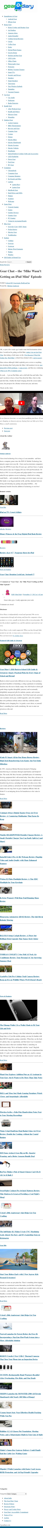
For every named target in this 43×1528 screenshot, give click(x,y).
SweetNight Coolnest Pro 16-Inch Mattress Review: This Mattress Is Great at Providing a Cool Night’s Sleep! (20, 1194)
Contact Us (7, 1520)
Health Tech (8, 106)
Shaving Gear (12, 232)
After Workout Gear (14, 109)
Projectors (11, 67)
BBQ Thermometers (14, 126)
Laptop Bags (16, 184)
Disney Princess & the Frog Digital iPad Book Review (21, 534)
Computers (7, 168)
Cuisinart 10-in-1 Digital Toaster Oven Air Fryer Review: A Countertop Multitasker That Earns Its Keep (19, 816)
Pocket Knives (12, 229)
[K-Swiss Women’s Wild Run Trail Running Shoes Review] (6, 893)
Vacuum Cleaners (13, 92)
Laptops (10, 182)
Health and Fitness (14, 111)
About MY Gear (11, 283)
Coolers (10, 134)
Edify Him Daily (16, 594)
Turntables (11, 89)
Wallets (10, 252)
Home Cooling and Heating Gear (18, 27)
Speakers (11, 78)
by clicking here (18, 636)
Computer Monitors (14, 176)
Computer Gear (13, 173)
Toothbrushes (12, 235)
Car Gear (7, 95)
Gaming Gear (12, 215)
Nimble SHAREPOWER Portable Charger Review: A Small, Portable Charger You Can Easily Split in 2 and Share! (21, 838)
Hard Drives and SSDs (15, 193)
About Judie (8, 1498)
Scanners (11, 198)
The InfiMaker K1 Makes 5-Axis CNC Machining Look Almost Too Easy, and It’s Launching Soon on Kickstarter (20, 1234)
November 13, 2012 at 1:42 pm (33, 594)
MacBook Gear (13, 190)
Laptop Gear (16, 187)
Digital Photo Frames (14, 50)
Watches (10, 255)
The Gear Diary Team (11, 1501)
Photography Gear (14, 64)
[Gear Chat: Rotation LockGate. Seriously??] (7, 567)
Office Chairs (12, 61)
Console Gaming (13, 207)
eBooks (2, 529)
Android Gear (12, 19)
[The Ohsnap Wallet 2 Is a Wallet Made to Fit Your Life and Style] (18, 1020)
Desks (10, 47)
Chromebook (12, 170)
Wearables (11, 117)
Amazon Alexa (13, 33)
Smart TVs (11, 72)
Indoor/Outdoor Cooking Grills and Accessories (23, 154)
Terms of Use (8, 1515)
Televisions (11, 83)
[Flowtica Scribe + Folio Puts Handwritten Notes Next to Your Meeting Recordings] (6, 1107)
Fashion (6, 238)
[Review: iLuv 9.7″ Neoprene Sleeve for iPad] (9, 545)
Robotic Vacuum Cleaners (16, 69)
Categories (3, 1494)
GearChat (27, 283)
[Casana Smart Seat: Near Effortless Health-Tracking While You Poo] (6, 1408)
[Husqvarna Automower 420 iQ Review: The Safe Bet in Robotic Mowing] (6, 912)
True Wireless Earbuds (15, 86)
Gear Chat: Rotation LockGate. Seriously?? (17, 574)
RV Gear (11, 165)
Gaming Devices (13, 212)
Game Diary (8, 204)
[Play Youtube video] (21, 403)
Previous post (8, 428)
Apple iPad (20, 283)
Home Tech (7, 25)
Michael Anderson (13, 286)
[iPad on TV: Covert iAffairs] (9, 504)
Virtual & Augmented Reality (17, 221)
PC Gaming (12, 218)
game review (23, 368)
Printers (10, 196)
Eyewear (11, 243)
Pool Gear (11, 162)
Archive (6, 1518)
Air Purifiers (12, 30)
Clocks (10, 41)
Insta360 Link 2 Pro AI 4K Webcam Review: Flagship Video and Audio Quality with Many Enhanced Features (21, 860)
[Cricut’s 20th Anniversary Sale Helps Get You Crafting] (6, 1208)
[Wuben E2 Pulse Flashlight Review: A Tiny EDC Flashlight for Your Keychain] (6, 874)
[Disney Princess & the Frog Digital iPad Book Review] (7, 526)
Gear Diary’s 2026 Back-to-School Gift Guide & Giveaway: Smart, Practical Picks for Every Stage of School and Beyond (20, 672)
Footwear (11, 246)
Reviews (8, 529)
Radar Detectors (13, 103)
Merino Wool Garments (15, 249)
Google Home (12, 53)
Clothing (11, 241)
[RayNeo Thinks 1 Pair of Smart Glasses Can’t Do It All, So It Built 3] (6, 1167)
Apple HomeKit (13, 36)
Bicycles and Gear (14, 128)
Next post (7, 431)
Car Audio (11, 97)
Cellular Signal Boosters (15, 39)
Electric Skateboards (14, 142)
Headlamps (11, 151)
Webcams (11, 201)
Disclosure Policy (9, 1506)
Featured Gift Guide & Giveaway (11, 640)
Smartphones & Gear (10, 16)
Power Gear (12, 159)
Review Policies (9, 1504)
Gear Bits (3, 507)
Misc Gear (7, 224)
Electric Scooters (13, 145)
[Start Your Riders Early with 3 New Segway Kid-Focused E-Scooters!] (18, 1269)
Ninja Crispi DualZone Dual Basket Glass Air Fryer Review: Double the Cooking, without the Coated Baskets (20, 1134)
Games (10, 210)
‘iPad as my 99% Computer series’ (11, 371)
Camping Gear (12, 131)
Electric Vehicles (13, 148)
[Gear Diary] (21, 6)
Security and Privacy (14, 75)
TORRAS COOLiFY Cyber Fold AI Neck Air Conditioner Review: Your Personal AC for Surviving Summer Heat (21, 957)
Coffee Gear (12, 44)
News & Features (5, 569)
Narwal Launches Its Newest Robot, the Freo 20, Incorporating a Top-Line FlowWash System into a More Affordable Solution (19, 1337)
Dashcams (11, 100)
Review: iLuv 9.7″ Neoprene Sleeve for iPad (17, 552)
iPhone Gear (12, 22)
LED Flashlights (13, 156)
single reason (37, 358)
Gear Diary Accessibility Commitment (16, 1512)
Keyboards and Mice (14, 179)
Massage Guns (12, 114)
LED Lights (12, 58)
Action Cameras (13, 123)
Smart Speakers (13, 81)
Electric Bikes (12, 140)
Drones (10, 137)
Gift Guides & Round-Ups (12, 257)
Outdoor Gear (8, 120)
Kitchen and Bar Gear (15, 55)
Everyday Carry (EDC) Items (17, 226)
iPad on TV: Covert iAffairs (11, 512)
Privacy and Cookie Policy (12, 1509)
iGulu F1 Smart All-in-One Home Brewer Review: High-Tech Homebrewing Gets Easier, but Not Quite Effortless (20, 760)
